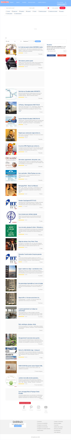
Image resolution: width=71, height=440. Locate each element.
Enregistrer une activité (42, 425)
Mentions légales (57, 423)
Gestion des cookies (58, 426)
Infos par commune (58, 428)
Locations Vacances (42, 2)
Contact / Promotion (58, 421)
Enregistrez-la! (18, 425)
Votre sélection (57, 432)
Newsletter (49, 45)
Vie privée (56, 425)
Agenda (17, 2)
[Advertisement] (25, 79)
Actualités (24, 2)
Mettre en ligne (62, 4)
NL (65, 2)
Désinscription (40, 430)
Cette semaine (55, 8)
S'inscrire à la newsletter (42, 423)
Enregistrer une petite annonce (43, 428)
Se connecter (60, 2)
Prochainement (57, 430)
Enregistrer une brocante (42, 426)
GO (65, 51)
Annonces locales (31, 2)
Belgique (11, 2)
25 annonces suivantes (25, 403)
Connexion (39, 421)
